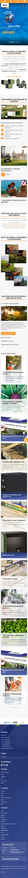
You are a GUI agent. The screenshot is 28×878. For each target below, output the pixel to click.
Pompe (2, 817)
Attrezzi (3, 821)
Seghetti (3, 815)
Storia (2, 774)
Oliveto (2, 793)
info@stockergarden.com (7, 748)
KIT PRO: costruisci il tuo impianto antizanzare (14, 126)
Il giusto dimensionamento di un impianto (14, 130)
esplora (8, 174)
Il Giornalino (4, 802)
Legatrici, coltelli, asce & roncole (9, 824)
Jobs (2, 778)
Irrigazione (3, 819)
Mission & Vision (5, 772)
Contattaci (3, 781)
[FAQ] (24, 1)
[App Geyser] (11, 1)
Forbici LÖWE (4, 813)
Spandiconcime (5, 834)
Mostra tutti (14, 708)
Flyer (2, 804)
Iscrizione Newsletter (10, 858)
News (2, 783)
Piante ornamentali (5, 797)
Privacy (2, 872)
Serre (2, 832)
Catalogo (3, 776)
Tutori (2, 837)
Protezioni (3, 828)
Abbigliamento (4, 830)
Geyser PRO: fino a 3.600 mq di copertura (13, 134)
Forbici (2, 811)
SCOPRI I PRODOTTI (8, 333)
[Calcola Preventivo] (4, 1)
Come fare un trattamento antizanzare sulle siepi (12, 139)
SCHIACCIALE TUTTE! (14, 32)
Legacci (3, 826)
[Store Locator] (18, 1)
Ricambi (3, 839)
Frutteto (3, 791)
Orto (2, 795)
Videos (2, 800)
